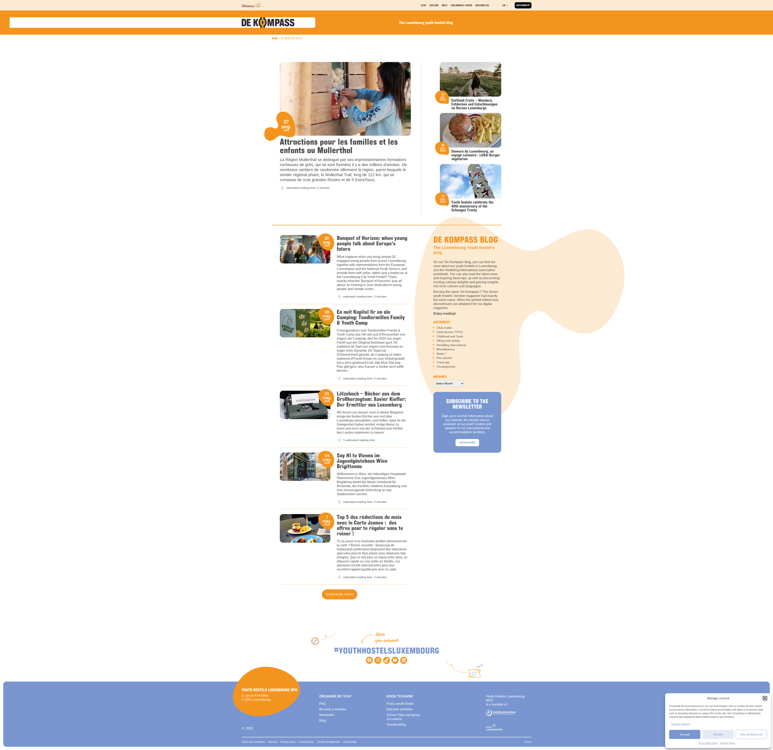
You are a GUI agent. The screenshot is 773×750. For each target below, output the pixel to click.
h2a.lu (528, 742)
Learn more (467, 442)
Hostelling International (451, 345)
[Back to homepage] (251, 5)
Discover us (482, 5)
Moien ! (441, 353)
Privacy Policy (727, 743)
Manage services (680, 724)
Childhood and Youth (450, 336)
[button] (765, 698)
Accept (684, 734)
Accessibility (523, 5)
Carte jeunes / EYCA (450, 332)
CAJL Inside (444, 327)
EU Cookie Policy (708, 743)
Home (275, 38)
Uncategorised (446, 366)
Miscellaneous (446, 349)
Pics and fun (444, 358)
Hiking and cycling (448, 340)
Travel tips (443, 362)
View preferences (751, 734)
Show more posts (340, 594)
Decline (718, 734)
